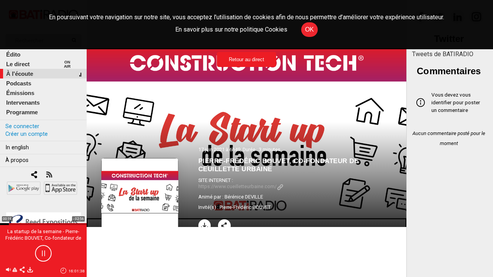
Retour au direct (246, 59)
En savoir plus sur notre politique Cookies (231, 29)
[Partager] (224, 225)
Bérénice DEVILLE (244, 197)
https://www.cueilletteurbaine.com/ (237, 186)
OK (309, 29)
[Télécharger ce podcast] (30, 270)
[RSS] (49, 175)
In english (17, 147)
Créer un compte (26, 134)
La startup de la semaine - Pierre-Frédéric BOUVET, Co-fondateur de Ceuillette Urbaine (43, 238)
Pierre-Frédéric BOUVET (245, 207)
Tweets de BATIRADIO (442, 54)
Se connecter (22, 126)
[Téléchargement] (204, 225)
